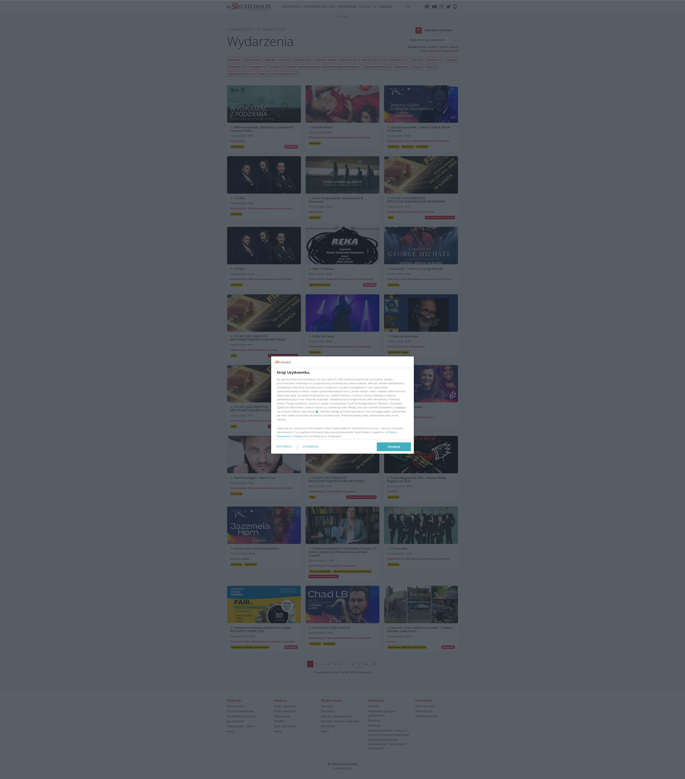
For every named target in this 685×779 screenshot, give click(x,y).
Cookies (298, 436)
